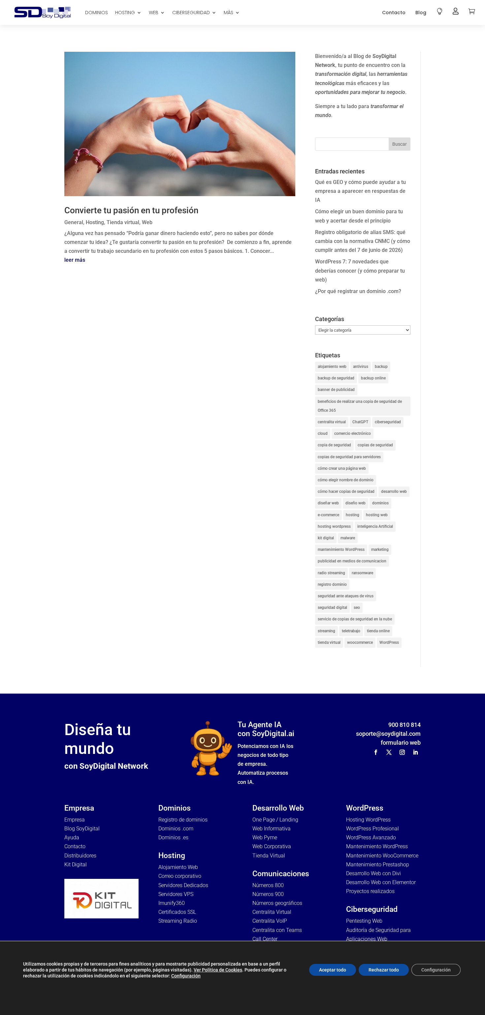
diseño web (355, 503)
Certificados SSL (177, 912)
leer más (74, 260)
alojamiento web (332, 366)
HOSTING (125, 12)
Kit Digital (75, 864)
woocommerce (360, 642)
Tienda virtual (123, 222)
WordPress (389, 642)
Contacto (393, 12)
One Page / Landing (275, 820)
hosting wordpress (334, 526)
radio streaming (331, 573)
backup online (373, 378)
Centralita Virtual (271, 912)
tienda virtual (329, 642)
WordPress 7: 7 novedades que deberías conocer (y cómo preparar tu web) (360, 270)
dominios (380, 503)
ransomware (362, 573)
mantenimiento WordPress (341, 549)
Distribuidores (80, 855)
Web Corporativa (271, 846)
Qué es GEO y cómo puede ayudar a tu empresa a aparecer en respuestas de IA (360, 191)
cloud (323, 433)
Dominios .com (175, 828)
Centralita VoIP (269, 921)
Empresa (74, 820)
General (73, 222)
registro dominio (332, 584)
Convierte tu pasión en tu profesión (131, 210)
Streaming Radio (177, 921)
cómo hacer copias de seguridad (346, 491)
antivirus (360, 366)
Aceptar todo (332, 969)
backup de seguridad (336, 378)
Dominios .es (173, 837)
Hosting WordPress (368, 820)
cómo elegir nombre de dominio (345, 480)
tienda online (378, 631)
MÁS (228, 12)
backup (381, 366)
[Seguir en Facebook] (376, 752)
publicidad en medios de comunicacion (352, 561)
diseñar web (328, 503)
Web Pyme (264, 837)
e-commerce (328, 515)
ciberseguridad (388, 422)
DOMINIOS (96, 12)
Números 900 (268, 894)
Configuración (186, 975)
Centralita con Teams (277, 930)
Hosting (95, 222)
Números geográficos (277, 903)
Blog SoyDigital (82, 828)
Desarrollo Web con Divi (373, 873)
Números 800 (268, 885)
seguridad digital (332, 607)
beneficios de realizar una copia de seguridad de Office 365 (360, 406)
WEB (153, 12)
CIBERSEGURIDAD (191, 12)
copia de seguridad (334, 445)
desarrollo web (394, 491)
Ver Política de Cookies (218, 969)
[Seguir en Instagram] (402, 752)
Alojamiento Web (178, 867)
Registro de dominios (183, 820)
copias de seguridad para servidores (349, 457)
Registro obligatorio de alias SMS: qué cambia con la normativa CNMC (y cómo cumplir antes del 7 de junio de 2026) (362, 241)
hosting (352, 515)
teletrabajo (351, 631)
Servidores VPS (175, 894)
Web (147, 222)
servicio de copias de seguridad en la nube (355, 619)
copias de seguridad (375, 445)
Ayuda (71, 837)
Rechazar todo (384, 969)
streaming (326, 631)
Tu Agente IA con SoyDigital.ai (266, 729)
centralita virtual (332, 422)
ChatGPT (360, 422)
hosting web (377, 515)
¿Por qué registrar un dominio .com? (358, 291)
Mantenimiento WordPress (377, 846)
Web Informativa (271, 828)
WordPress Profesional (372, 828)
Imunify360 (171, 903)
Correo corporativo (179, 876)
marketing (380, 549)
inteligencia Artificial (375, 526)
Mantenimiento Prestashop (377, 864)
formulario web (401, 742)
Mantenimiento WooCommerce (382, 855)
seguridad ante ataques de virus (345, 596)
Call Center (264, 939)
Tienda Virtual (268, 855)
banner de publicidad (336, 389)
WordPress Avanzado (371, 837)
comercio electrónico (352, 433)
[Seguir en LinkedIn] (415, 752)
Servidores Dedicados (183, 885)
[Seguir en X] (389, 752)
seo (357, 607)
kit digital (326, 538)
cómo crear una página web (342, 468)
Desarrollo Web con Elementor (381, 882)
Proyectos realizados (370, 891)
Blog (420, 12)
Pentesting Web (364, 921)
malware (347, 538)
